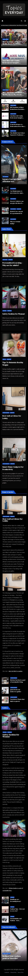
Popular (13, 102)
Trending (22, 102)
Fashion (4, 310)
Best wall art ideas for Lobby (12, 520)
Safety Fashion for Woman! (13, 314)
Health (4, 359)
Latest (5, 102)
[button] (21, 21)
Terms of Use (20, 972)
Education (5, 259)
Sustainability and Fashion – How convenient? (16, 920)
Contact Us (7, 972)
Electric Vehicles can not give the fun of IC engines (16, 203)
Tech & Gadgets (6, 463)
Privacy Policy (13, 972)
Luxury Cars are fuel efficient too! (11, 180)
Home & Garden (6, 412)
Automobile (5, 176)
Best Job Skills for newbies (15, 671)
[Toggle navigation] (25, 21)
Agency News (5, 39)
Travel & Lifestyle (6, 953)
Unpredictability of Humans (11, 957)
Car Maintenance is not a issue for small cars (16, 193)
